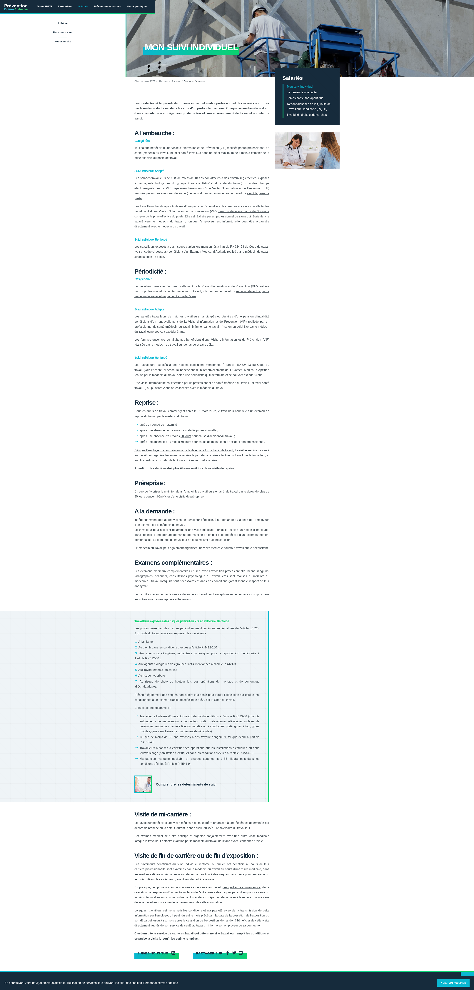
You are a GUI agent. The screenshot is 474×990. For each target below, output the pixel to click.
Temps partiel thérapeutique (305, 98)
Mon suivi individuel (300, 86)
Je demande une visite (302, 92)
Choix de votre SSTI (144, 81)
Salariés (176, 81)
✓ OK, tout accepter (453, 983)
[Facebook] (228, 953)
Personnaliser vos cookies (160, 982)
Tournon (163, 81)
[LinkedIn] (241, 953)
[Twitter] (234, 953)
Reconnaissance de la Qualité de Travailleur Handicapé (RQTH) (309, 106)
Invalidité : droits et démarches (307, 114)
